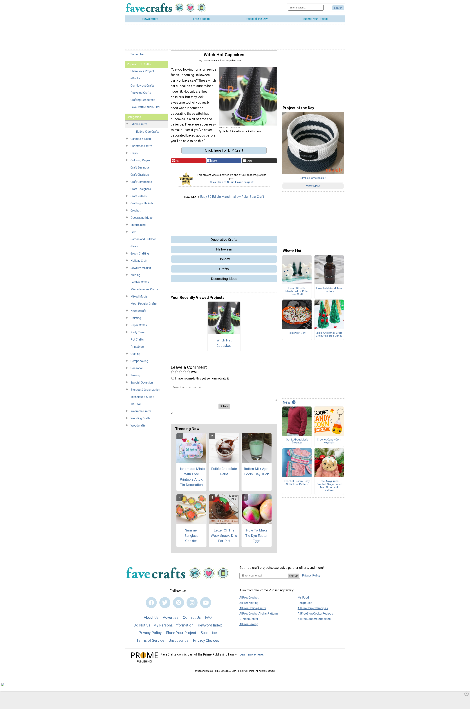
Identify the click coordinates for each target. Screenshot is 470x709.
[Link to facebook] (151, 602)
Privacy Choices (206, 640)
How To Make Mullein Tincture (329, 290)
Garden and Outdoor (143, 239)
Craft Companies (141, 182)
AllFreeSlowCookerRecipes (315, 613)
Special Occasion (142, 382)
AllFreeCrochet (248, 597)
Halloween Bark (297, 333)
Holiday (224, 259)
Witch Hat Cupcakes (224, 343)
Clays (134, 153)
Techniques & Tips (142, 397)
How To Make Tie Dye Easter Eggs (256, 535)
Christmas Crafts (141, 146)
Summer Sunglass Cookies (191, 535)
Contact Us (192, 617)
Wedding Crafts (141, 418)
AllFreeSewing (248, 624)
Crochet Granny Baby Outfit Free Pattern (297, 483)
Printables (137, 346)
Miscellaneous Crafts (144, 289)
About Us (151, 617)
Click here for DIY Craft (224, 150)
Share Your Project (142, 71)
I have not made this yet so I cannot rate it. (202, 378)
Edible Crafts (139, 124)
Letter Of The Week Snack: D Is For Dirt (224, 535)
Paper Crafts (139, 325)
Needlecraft (138, 311)
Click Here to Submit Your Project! (232, 182)
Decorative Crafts (224, 239)
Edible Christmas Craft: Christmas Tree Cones (329, 335)
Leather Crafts (140, 282)
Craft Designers (141, 189)
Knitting (135, 275)
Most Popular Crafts (144, 303)
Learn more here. (252, 654)
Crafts (224, 269)
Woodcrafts (138, 425)
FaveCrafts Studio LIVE (145, 107)
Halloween (224, 249)
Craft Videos (139, 196)
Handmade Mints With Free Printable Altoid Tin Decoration (191, 477)
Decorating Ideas (142, 217)
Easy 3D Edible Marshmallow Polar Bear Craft (232, 196)
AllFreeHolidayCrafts (252, 608)
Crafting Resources (143, 100)
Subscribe (137, 54)
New (286, 402)
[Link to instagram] (192, 602)
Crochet (135, 210)
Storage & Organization (145, 389)
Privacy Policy (150, 633)
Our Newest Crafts (142, 85)
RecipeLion (305, 603)
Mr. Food (303, 597)
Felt (133, 232)
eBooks (135, 78)
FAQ (208, 617)
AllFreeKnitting (248, 603)
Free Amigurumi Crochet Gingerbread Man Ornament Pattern (329, 486)
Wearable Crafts (141, 411)
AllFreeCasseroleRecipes (314, 619)
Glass (134, 246)
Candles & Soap (141, 139)
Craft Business (140, 167)
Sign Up (293, 575)
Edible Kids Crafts (147, 131)
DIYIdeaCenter (248, 619)
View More (313, 186)
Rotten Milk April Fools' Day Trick (256, 471)
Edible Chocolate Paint (224, 471)
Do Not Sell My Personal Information (163, 625)
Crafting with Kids (142, 203)
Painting (136, 318)
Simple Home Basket (313, 178)
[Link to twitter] (164, 602)
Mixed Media (139, 296)
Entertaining (138, 225)
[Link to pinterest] (178, 602)
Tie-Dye (136, 404)
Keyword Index (210, 625)
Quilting (135, 354)
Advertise (170, 617)
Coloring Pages (140, 160)
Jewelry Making (141, 268)
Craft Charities (140, 174)
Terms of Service (150, 640)
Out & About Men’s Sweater (297, 441)
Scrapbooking (139, 361)
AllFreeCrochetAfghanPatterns (259, 613)
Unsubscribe (179, 640)
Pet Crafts (137, 339)
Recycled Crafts (141, 92)
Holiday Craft (139, 260)
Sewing (135, 375)
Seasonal (136, 368)
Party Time (137, 332)
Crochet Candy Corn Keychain (329, 441)
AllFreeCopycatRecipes (313, 608)
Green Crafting (140, 253)
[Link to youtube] (205, 602)
